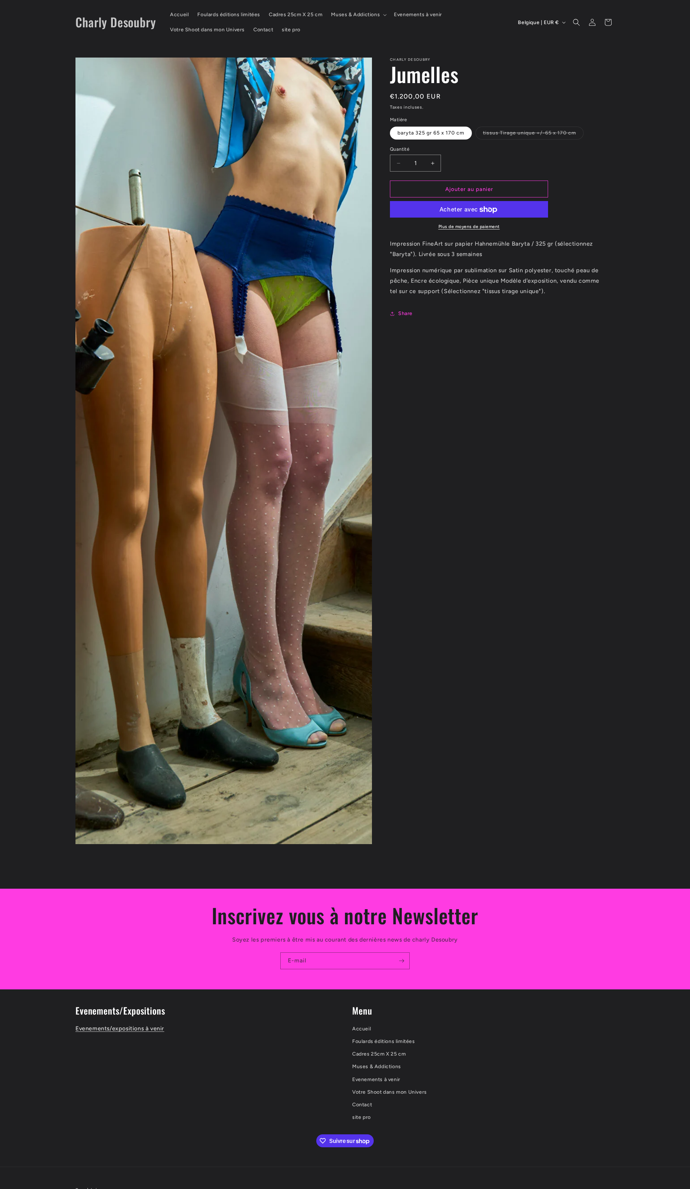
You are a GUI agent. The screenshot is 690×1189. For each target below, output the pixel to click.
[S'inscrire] (401, 960)
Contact (362, 1105)
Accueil (361, 1029)
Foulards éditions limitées (383, 1041)
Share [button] (405, 313)
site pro (361, 1117)
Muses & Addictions (376, 1066)
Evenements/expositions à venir (119, 1028)
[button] (358, 14)
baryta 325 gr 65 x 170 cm (430, 133)
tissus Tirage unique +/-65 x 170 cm (533, 134)
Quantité (399, 149)
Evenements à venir (376, 1079)
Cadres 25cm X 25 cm (379, 1054)
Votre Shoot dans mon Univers (389, 1092)
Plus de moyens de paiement (469, 226)
